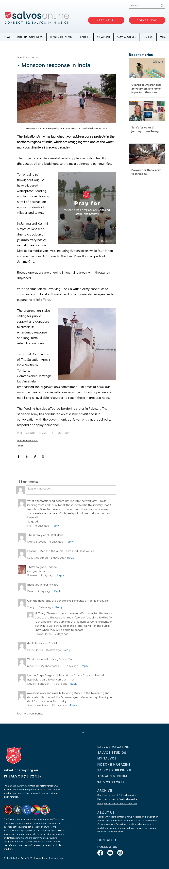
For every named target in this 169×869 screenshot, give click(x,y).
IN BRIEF (21, 445)
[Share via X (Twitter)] (26, 456)
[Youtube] (110, 853)
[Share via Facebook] (18, 456)
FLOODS (56, 433)
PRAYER (44, 433)
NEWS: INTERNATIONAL (27, 440)
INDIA (66, 433)
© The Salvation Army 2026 (18, 858)
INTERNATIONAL (27, 433)
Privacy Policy (41, 858)
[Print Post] (42, 456)
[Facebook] (100, 853)
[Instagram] (120, 853)
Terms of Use (57, 858)
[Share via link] (34, 456)
